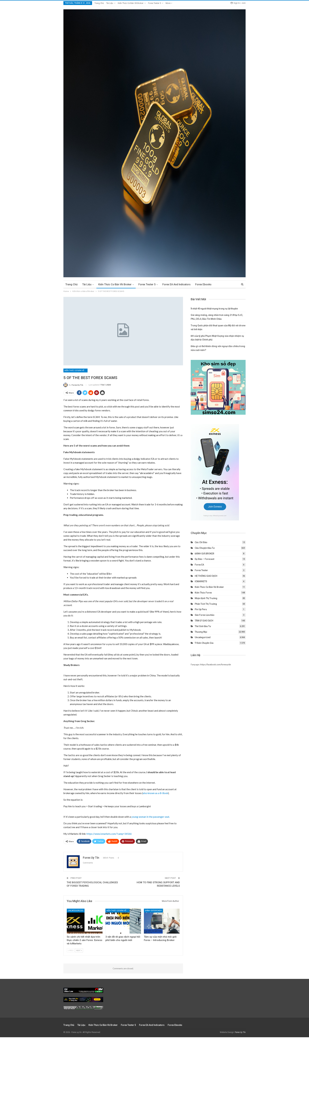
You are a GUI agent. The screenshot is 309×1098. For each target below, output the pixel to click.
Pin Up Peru (201, 609)
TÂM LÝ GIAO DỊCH (204, 620)
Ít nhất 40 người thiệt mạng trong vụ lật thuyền (214, 308)
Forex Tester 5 (154, 3)
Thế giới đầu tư (203, 626)
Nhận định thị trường (206, 598)
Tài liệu (109, 3)
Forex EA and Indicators (176, 284)
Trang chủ (99, 3)
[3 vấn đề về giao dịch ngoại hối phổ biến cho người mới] (123, 921)
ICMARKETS (201, 581)
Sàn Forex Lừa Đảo (204, 615)
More (168, 3)
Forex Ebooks (203, 284)
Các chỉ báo (201, 542)
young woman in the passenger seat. (150, 816)
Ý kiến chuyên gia (204, 643)
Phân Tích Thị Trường (206, 604)
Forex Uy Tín (240, 1032)
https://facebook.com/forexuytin (215, 664)
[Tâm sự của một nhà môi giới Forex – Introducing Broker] (162, 921)
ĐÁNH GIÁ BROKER (153, 910)
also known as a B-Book (155, 793)
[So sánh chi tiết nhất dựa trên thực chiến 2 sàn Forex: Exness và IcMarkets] (85, 921)
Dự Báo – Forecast (204, 559)
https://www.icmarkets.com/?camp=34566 (109, 833)
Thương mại (201, 632)
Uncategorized (75, 910)
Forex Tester (201, 570)
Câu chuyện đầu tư (205, 548)
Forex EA (199, 564)
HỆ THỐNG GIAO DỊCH (206, 576)
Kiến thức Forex (203, 592)
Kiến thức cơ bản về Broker (130, 3)
